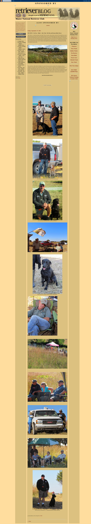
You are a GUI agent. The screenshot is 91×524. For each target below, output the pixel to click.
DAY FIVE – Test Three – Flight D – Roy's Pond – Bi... (21, 69)
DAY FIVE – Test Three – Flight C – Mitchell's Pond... (21, 73)
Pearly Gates (74, 57)
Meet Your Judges (74, 66)
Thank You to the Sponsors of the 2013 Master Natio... (21, 60)
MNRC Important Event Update (21, 63)
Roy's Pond (74, 62)
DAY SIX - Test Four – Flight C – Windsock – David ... (21, 48)
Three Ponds (74, 48)
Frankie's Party (21, 41)
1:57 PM (40, 515)
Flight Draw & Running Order (74, 37)
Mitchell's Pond (74, 60)
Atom (19, 78)
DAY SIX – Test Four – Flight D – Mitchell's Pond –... (22, 44)
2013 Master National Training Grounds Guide (74, 77)
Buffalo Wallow (74, 51)
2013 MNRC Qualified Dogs (74, 70)
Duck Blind (74, 55)
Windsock (74, 46)
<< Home (29, 521)
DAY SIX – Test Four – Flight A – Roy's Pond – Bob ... (22, 56)
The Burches (74, 53)
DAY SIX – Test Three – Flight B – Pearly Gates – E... (21, 52)
